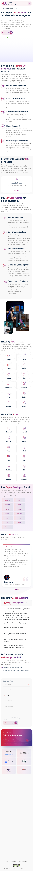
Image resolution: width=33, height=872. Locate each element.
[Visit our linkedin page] (23, 781)
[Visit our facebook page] (9, 781)
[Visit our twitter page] (16, 781)
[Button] (29, 3)
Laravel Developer (6, 839)
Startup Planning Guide (8, 858)
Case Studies (5, 849)
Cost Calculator (5, 852)
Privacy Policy (24, 718)
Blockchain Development (8, 809)
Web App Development (8, 815)
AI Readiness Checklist (8, 855)
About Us (3, 861)
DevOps (3, 821)
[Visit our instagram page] (13, 781)
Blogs (2, 846)
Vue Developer (5, 833)
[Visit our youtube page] (20, 781)
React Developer (6, 831)
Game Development (7, 818)
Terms (4, 719)
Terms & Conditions (11, 861)
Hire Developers (9, 8)
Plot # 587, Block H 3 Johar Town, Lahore (16, 670)
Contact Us (4, 863)
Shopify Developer (6, 836)
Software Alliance (12, 869)
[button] (5, 695)
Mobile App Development (8, 812)
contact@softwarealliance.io (12, 667)
